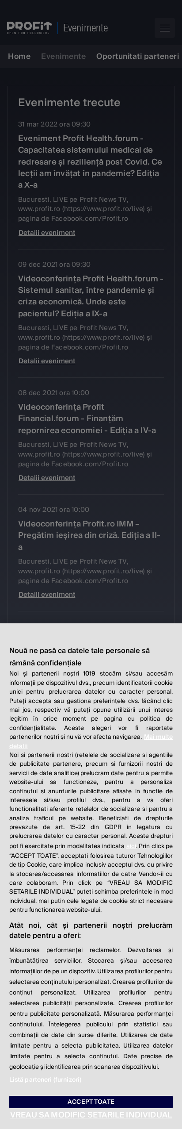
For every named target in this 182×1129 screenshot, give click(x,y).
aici (131, 846)
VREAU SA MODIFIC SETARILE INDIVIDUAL (91, 1115)
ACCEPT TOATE (91, 1102)
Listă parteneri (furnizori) (45, 1080)
